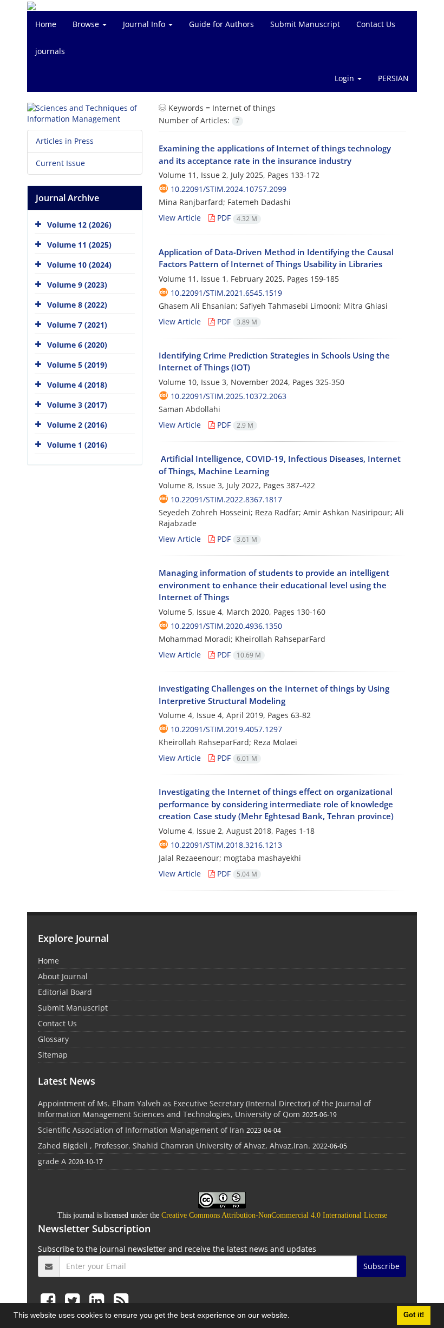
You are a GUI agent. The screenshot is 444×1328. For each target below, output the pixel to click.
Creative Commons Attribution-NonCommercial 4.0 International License (274, 1215)
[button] (293, 1316)
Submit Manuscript (305, 24)
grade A (52, 1161)
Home (45, 24)
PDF (236, 218)
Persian (393, 78)
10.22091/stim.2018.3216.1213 (226, 845)
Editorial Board (65, 992)
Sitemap (53, 1055)
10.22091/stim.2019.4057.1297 (226, 729)
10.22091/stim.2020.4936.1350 (226, 626)
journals (50, 51)
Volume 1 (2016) (77, 445)
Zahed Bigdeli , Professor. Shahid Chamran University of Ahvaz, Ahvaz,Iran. (174, 1145)
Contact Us (375, 24)
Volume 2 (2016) (77, 425)
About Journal (63, 976)
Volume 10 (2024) (79, 265)
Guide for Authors (221, 24)
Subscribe (381, 1266)
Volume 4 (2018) (77, 385)
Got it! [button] (413, 1315)
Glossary (53, 1039)
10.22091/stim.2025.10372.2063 (228, 396)
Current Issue (60, 163)
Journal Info (145, 24)
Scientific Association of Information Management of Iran (141, 1130)
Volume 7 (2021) (77, 325)
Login (345, 78)
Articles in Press (65, 141)
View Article (180, 218)
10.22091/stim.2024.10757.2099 (228, 189)
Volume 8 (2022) (77, 305)
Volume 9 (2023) (77, 285)
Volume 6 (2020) (77, 345)
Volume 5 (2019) (77, 365)
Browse (87, 24)
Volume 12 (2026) (79, 225)
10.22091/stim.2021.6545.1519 (226, 293)
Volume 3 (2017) (77, 405)
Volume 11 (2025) (79, 245)
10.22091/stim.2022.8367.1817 (226, 499)
